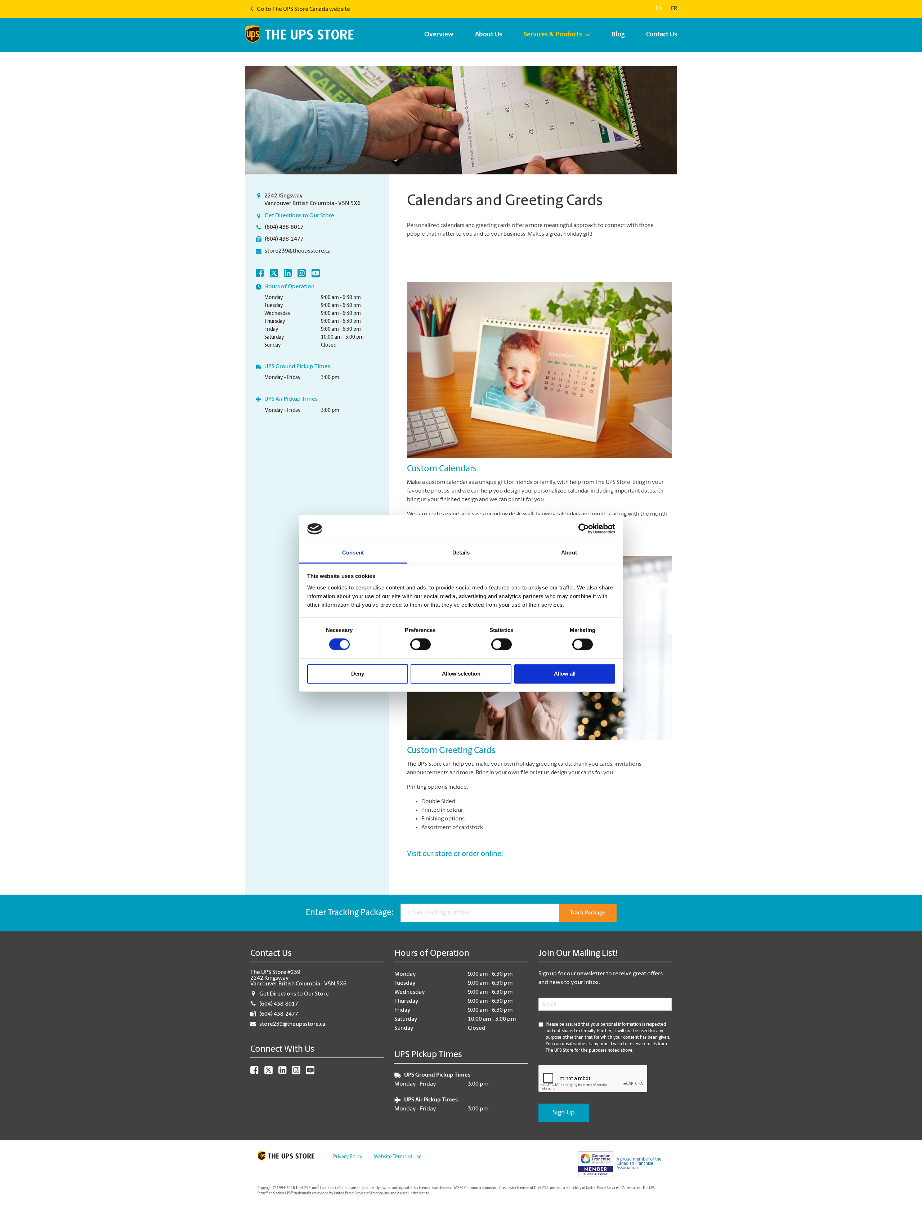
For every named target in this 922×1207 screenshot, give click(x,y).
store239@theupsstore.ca (298, 251)
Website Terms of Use (398, 1157)
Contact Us (661, 35)
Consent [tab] (353, 552)
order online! (482, 854)
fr (674, 9)
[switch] (420, 644)
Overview (438, 35)
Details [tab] (461, 552)
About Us (488, 35)
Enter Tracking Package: (349, 913)
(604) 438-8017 (284, 227)
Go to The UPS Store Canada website (303, 9)
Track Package (587, 913)
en (659, 9)
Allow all (565, 674)
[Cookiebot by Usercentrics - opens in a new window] (583, 529)
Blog (618, 35)
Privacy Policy (347, 1157)
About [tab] (569, 552)
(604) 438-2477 (284, 239)
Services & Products (553, 35)
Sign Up (564, 1113)
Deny (357, 674)
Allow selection (461, 674)
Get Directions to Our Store (299, 216)
